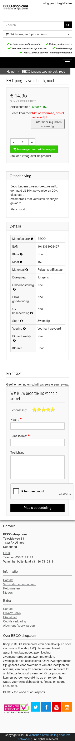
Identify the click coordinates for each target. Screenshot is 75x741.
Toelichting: (17, 452)
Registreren (64, 3)
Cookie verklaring (14, 621)
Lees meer (10, 686)
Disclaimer (10, 617)
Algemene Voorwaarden (19, 625)
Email (6, 553)
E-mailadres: (19, 436)
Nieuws (8, 592)
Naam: (15, 419)
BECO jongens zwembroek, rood (43, 71)
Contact (8, 580)
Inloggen (48, 3)
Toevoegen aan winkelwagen (35, 149)
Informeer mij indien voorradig (48, 124)
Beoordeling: (18, 410)
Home (11, 71)
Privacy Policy (12, 613)
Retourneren (11, 588)
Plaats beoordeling (37, 507)
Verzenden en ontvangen (19, 584)
